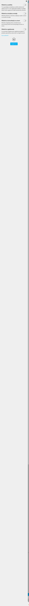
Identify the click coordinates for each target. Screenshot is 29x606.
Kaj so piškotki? (5, 35)
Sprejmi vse (14, 44)
